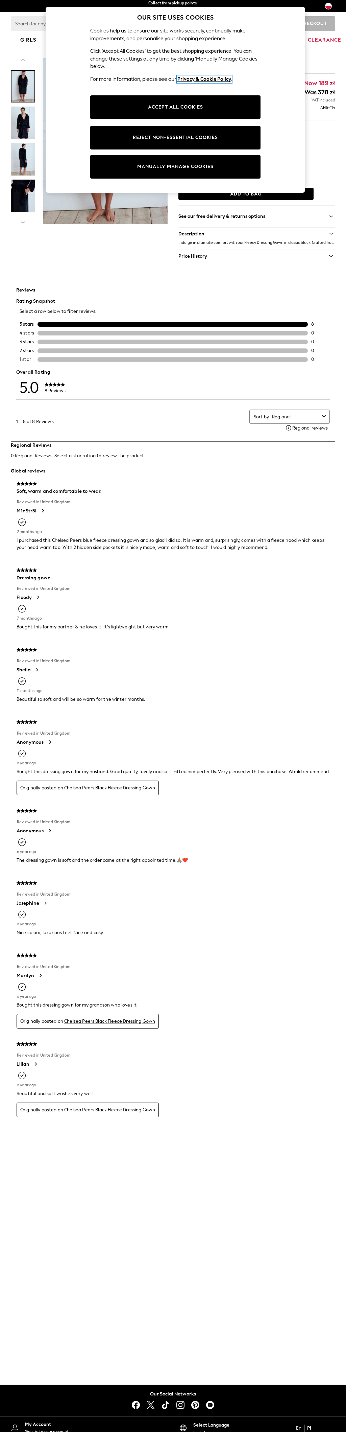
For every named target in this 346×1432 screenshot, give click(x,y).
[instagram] (180, 1405)
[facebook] (135, 1405)
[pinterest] (195, 1405)
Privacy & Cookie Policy (204, 79)
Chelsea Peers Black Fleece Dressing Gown (109, 788)
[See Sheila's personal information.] (37, 669)
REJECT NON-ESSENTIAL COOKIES (175, 137)
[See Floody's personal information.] (38, 597)
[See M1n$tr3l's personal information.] (42, 510)
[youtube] (210, 1405)
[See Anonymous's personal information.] (49, 742)
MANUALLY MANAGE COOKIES (175, 166)
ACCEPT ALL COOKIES (175, 107)
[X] (150, 1405)
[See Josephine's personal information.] (45, 903)
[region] (175, 100)
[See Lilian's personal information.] (35, 1064)
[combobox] (295, 417)
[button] (256, 234)
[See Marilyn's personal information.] (40, 975)
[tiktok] (165, 1405)
